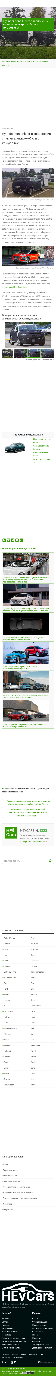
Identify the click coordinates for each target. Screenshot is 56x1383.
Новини (5, 1325)
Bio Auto (34, 944)
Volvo (32, 1085)
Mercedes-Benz (10, 1028)
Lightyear (8, 1017)
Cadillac (7, 961)
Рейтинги (36, 1341)
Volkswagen (9, 1085)
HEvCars (5, 62)
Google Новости (39, 841)
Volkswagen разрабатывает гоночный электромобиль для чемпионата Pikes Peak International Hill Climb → (28, 812)
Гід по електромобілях (42, 1328)
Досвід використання (42, 1348)
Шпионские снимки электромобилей (20, 789)
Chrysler (7, 966)
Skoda (33, 1062)
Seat (6, 1062)
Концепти (36, 1338)
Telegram (26, 841)
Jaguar (7, 1000)
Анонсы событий (10, 1176)
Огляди (5, 1322)
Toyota (7, 1079)
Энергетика (8, 1209)
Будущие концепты (11, 1181)
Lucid (6, 1023)
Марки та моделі (9, 1331)
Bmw (6, 949)
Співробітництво (18, 1357)
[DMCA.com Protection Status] (27, 1373)
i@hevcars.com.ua (46, 1362)
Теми (41, 1354)
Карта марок (6, 1357)
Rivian (33, 1057)
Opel (32, 1040)
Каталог (5, 1318)
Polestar (7, 1051)
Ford (6, 989)
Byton (33, 955)
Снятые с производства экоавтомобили (20, 1198)
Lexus (33, 1011)
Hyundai (33, 994)
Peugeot (7, 1045)
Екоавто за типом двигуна (14, 1341)
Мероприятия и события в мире (16, 1187)
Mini (32, 1028)
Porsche (34, 1051)
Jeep (32, 1000)
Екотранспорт (8, 1328)
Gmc (32, 989)
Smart (6, 1068)
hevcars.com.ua (32, 1371)
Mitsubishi (8, 1034)
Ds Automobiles (37, 972)
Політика (15, 1354)
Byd (5, 955)
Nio (31, 1034)
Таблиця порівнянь (40, 1344)
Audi (32, 938)
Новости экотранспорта (21, 62)
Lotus (32, 1017)
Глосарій (36, 1335)
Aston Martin (9, 938)
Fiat (5, 983)
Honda (6, 994)
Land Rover (8, 1011)
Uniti (32, 1079)
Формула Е (7, 1204)
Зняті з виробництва (11, 1348)
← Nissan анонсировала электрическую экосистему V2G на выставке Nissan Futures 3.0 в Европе (28, 803)
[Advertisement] (28, 98)
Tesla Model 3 (9, 287)
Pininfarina (35, 1045)
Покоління (6, 1335)
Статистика (37, 1331)
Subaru (7, 1073)
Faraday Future (10, 978)
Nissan (7, 1040)
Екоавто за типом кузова (13, 1338)
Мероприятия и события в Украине (18, 1193)
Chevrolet (34, 961)
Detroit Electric (10, 972)
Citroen (33, 966)
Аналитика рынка (10, 1170)
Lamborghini (35, 1006)
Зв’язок (23, 1354)
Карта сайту (33, 1354)
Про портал (5, 1354)
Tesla (32, 1073)
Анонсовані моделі (10, 1344)
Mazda (33, 1023)
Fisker (33, 983)
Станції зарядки (39, 1322)
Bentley (7, 944)
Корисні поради (39, 1325)
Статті (35, 1318)
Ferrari (33, 978)
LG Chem (19, 792)
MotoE (5, 1164)
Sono (32, 1068)
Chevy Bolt (22, 287)
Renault (7, 1057)
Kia (5, 1006)
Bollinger (34, 949)
